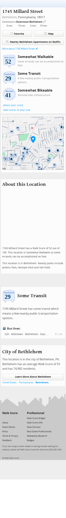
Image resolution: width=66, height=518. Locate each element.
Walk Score (10, 413)
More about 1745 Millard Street (18, 48)
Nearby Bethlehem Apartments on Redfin (35, 41)
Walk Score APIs (35, 422)
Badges (30, 440)
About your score (13, 105)
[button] (33, 139)
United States (9, 382)
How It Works (8, 427)
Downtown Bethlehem (29, 22)
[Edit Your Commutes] (44, 21)
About (5, 422)
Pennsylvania (26, 382)
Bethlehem (9, 17)
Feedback (7, 440)
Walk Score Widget (36, 418)
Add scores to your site (16, 110)
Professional (35, 413)
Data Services (33, 427)
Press (5, 431)
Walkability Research (37, 436)
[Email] (15, 418)
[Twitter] (4, 418)
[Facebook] (10, 418)
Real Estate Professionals (39, 431)
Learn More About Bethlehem (33, 376)
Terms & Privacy (10, 436)
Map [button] (51, 33)
